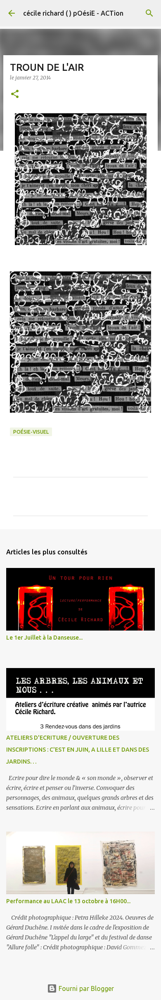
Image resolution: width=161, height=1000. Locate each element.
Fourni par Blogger (85, 988)
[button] (15, 94)
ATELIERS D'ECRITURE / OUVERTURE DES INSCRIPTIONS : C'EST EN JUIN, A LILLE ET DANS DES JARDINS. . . (77, 749)
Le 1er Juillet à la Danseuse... (44, 637)
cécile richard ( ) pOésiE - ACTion (73, 13)
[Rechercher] (149, 13)
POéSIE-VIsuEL (31, 432)
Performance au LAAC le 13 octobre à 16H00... (68, 901)
